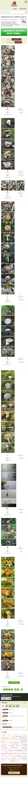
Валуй (8, 742)
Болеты (17, 741)
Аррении (25, 734)
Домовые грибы (12, 753)
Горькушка (7, 751)
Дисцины (25, 751)
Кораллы (19, 758)
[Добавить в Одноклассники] (7, 698)
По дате (9, 39)
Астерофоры (9, 736)
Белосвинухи (14, 738)
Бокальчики (24, 739)
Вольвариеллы (5, 744)
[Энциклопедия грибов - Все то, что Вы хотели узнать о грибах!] (14, 4)
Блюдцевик (18, 739)
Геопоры (25, 745)
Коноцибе (14, 758)
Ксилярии (24, 759)
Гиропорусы (24, 748)
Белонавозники (5, 738)
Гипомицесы (12, 748)
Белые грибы (4, 739)
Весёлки (12, 742)
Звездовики (18, 755)
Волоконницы (23, 742)
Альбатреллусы (17, 734)
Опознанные (18, 42)
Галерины (3, 745)
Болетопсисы (10, 741)
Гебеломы (18, 745)
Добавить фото (14, 772)
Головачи (25, 750)
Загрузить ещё (14, 682)
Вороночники (15, 744)
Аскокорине (3, 736)
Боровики (23, 741)
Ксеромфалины (11, 759)
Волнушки (16, 742)
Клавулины (20, 756)
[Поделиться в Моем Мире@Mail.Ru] (10, 698)
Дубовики (25, 753)
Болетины (3, 741)
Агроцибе (3, 734)
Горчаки (2, 751)
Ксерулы (19, 759)
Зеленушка (24, 755)
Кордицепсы (24, 758)
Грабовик (11, 751)
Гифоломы (4, 750)
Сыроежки (9, 723)
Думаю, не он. (11, 709)
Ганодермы (11, 745)
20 (18, 689)
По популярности (16, 39)
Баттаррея (25, 736)
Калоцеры (9, 756)
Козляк (2, 758)
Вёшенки (24, 744)
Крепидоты (4, 759)
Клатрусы (25, 756)
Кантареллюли (14, 756)
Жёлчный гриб (10, 755)
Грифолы (16, 751)
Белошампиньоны (23, 738)
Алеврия (9, 734)
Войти (15, 8)
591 (22, 689)
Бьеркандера (4, 742)
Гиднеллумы (24, 747)
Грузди (20, 752)
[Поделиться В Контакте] (2, 698)
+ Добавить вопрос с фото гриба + (14, 32)
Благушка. (10, 720)
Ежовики (4, 755)
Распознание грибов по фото (13, 765)
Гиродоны (18, 748)
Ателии (14, 736)
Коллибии (7, 758)
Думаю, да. (10, 712)
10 (15, 689)
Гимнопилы (4, 748)
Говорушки (18, 750)
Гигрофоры (4, 747)
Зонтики (3, 756)
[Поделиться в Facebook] (5, 698)
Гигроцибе (14, 747)
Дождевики (4, 753)
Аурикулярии (19, 736)
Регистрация (23, 8)
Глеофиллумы (10, 750)
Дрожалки (19, 753)
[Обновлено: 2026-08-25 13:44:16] (25, 702)
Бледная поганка (12, 739)
